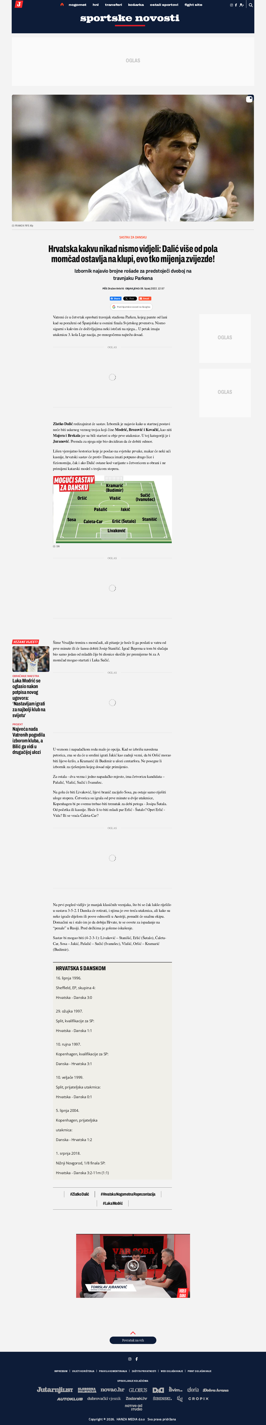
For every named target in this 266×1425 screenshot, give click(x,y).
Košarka (136, 4)
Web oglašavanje (172, 1371)
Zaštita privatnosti (144, 1371)
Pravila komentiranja (113, 1371)
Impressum (61, 1371)
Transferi (113, 4)
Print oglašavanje (199, 1371)
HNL (96, 4)
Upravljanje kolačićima (132, 1381)
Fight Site (193, 4)
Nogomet (77, 4)
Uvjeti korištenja (83, 1371)
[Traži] (251, 5)
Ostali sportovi (164, 4)
